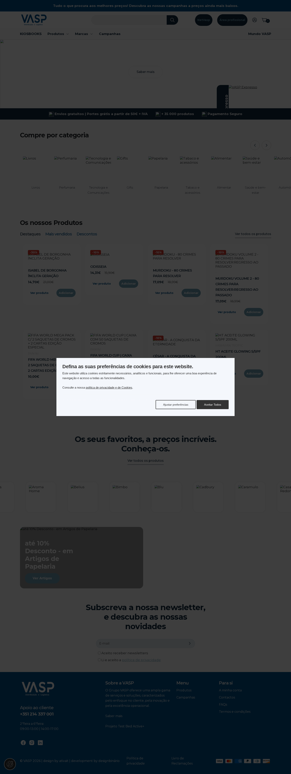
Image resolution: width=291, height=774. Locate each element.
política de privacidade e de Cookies (109, 387)
